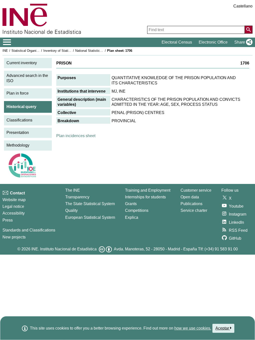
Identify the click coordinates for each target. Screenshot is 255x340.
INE (5, 51)
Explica (131, 217)
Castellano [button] (243, 6)
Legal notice (13, 206)
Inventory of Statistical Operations (68, 51)
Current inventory (21, 63)
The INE (72, 190)
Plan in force (17, 93)
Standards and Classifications (28, 230)
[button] (242, 42)
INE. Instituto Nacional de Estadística (64, 249)
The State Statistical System (90, 204)
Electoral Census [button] (177, 42)
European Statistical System (90, 217)
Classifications (19, 120)
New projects (14, 237)
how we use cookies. (192, 328)
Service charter (194, 210)
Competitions (136, 210)
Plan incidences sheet (75, 136)
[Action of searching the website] (249, 30)
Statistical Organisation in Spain (34, 51)
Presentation (17, 132)
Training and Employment (147, 190)
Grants (131, 204)
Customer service (196, 190)
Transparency (77, 197)
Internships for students (145, 197)
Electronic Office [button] (213, 42)
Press (7, 220)
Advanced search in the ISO (27, 78)
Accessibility (13, 213)
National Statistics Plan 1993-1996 (100, 51)
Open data (190, 197)
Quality (71, 210)
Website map (14, 200)
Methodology (17, 145)
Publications (191, 204)
